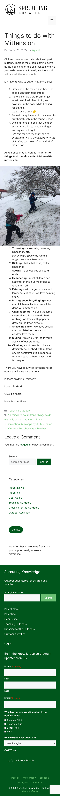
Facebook (44, 777)
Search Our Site (13, 592)
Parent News (16, 487)
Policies (15, 777)
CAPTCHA (10, 750)
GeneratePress (30, 791)
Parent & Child (14, 720)
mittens (31, 415)
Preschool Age (14, 724)
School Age (13, 727)
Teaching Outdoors (19, 410)
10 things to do (17, 415)
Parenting (14, 492)
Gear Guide (15, 497)
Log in (8, 643)
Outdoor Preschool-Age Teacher (27, 428)
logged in (25, 444)
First (6, 678)
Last (6, 690)
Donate (16, 529)
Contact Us (36, 782)
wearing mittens (33, 419)
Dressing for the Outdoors (24, 507)
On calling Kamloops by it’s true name (30, 424)
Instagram (23, 782)
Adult (9, 731)
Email (12, 697)
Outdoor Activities (19, 512)
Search (13, 456)
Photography (29, 777)
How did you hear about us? (20, 737)
